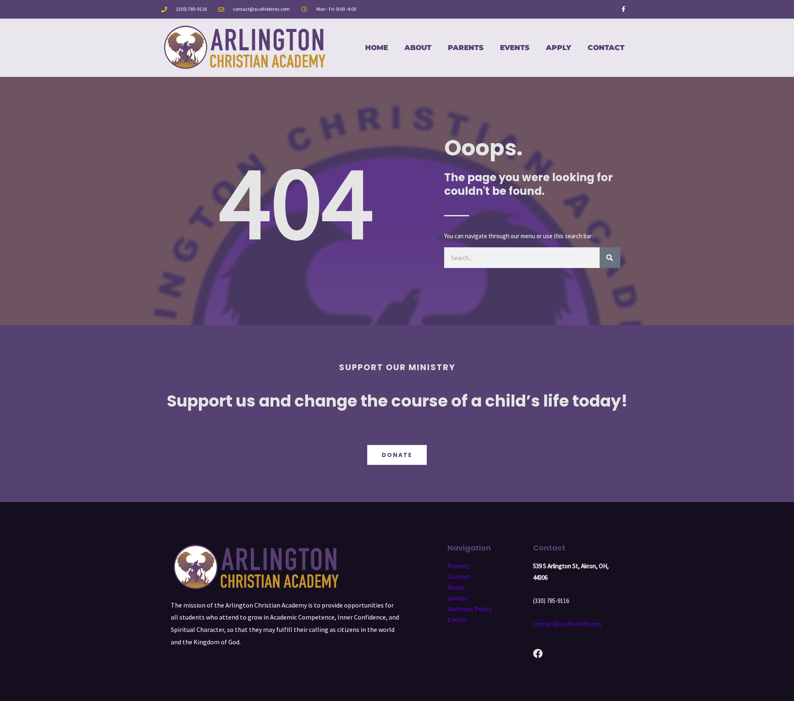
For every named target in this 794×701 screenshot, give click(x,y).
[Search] (610, 257)
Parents (465, 47)
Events (514, 47)
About (417, 47)
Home (376, 47)
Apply (558, 47)
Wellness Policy (469, 609)
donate (457, 598)
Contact (606, 47)
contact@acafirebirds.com (567, 624)
